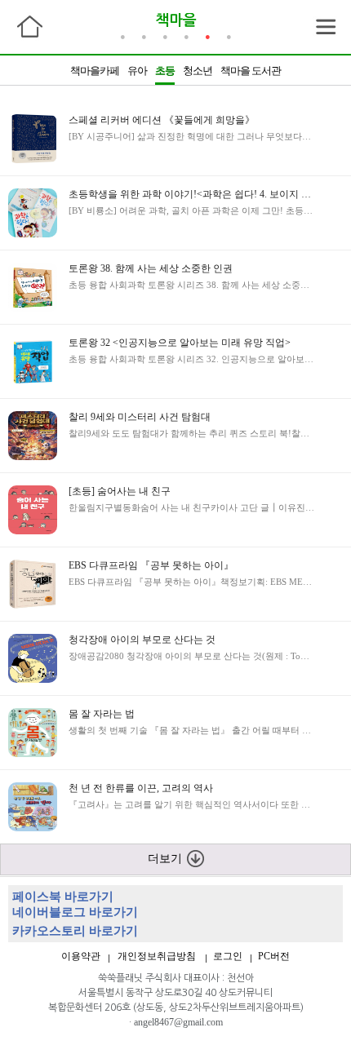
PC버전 (274, 956)
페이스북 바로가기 (62, 896)
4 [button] (186, 36)
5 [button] (207, 36)
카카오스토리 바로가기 (75, 930)
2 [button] (144, 36)
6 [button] (228, 36)
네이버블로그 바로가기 (75, 912)
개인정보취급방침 (157, 956)
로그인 (227, 956)
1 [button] (122, 36)
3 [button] (165, 36)
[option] (175, 70)
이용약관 (80, 956)
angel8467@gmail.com (178, 1022)
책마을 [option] (176, 20)
